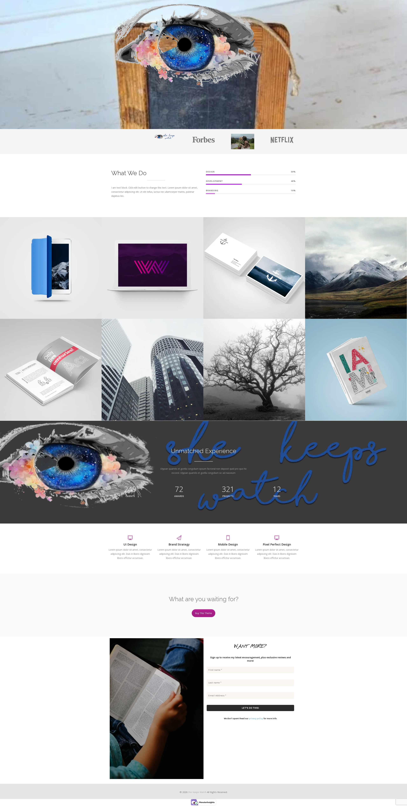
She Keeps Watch (197, 792)
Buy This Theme (203, 613)
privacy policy (256, 718)
